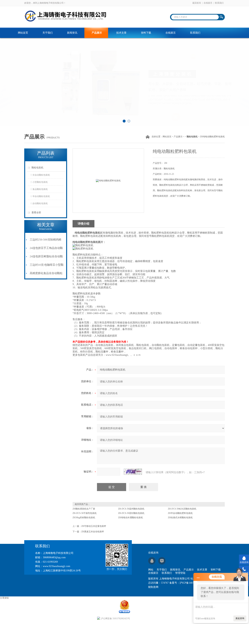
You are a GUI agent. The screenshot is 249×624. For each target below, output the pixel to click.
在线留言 (208, 3)
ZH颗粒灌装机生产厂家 (84, 508)
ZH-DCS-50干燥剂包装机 (85, 513)
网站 (150, 569)
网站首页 (23, 32)
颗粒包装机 (37, 167)
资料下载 (146, 32)
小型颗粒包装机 (40, 182)
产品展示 (97, 32)
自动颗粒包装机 (40, 203)
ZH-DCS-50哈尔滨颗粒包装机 (182, 508)
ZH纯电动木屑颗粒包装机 (130, 517)
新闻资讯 (72, 32)
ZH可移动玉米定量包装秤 (93, 526)
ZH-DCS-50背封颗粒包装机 (131, 513)
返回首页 (196, 3)
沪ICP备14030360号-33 (192, 582)
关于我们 (47, 32)
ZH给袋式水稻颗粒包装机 (180, 517)
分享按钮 (4, 598)
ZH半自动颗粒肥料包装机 (180, 513)
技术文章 (121, 32)
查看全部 (36, 212)
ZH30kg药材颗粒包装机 (84, 517)
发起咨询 (240, 618)
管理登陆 (180, 573)
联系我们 (219, 3)
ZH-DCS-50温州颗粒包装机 (131, 508)
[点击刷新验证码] (133, 472)
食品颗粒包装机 (40, 189)
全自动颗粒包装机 (41, 175)
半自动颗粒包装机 (41, 196)
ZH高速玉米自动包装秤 (92, 531)
